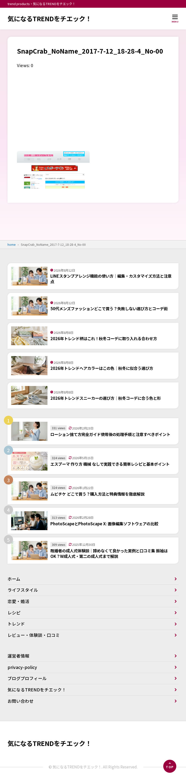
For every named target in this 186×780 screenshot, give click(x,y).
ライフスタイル (23, 590)
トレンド (16, 624)
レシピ (14, 613)
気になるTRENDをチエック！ (50, 18)
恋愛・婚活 (18, 601)
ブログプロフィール (27, 678)
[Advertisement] (93, 112)
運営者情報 (18, 656)
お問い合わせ (21, 701)
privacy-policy (22, 667)
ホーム (14, 579)
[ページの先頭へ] (169, 766)
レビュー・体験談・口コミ (34, 635)
